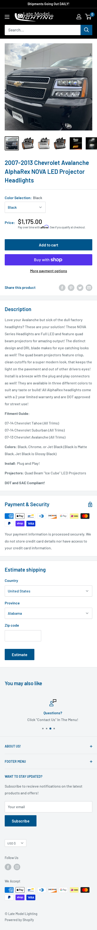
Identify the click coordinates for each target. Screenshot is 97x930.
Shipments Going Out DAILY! (48, 4)
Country (11, 580)
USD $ (11, 843)
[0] (88, 16)
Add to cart (48, 244)
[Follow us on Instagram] (17, 867)
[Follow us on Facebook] (8, 867)
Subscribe (20, 820)
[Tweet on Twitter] (80, 287)
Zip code (12, 625)
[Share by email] (89, 287)
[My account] (79, 16)
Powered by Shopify (19, 920)
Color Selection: (23, 197)
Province (12, 603)
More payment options (48, 270)
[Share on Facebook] (62, 287)
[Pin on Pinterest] (71, 287)
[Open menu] (7, 17)
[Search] (86, 30)
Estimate (19, 654)
